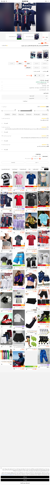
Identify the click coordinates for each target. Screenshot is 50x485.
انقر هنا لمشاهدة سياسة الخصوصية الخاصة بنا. (7, 474)
